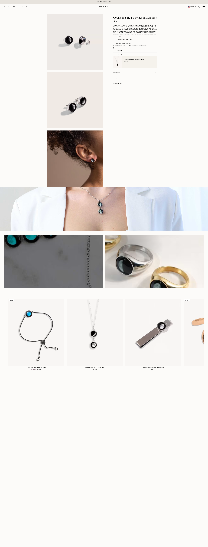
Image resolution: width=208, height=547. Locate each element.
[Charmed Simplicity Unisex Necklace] (117, 62)
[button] (5, 7)
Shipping (120, 39)
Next (201, 332)
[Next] (203, 2)
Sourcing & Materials (118, 78)
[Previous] (5, 2)
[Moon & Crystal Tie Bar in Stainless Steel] (153, 332)
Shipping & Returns (117, 83)
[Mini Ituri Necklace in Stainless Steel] (95, 332)
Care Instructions (116, 72)
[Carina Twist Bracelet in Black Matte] (36, 332)
